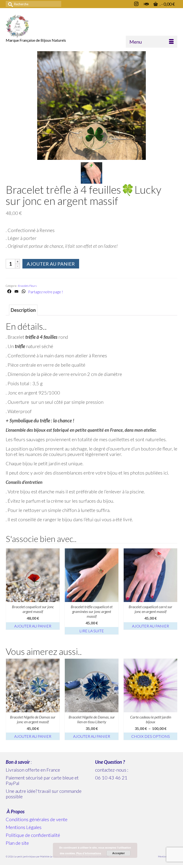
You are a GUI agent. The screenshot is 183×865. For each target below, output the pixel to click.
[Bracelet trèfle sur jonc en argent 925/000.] (91, 172)
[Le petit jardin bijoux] (91, 26)
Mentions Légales (23, 827)
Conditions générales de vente (36, 819)
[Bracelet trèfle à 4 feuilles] (91, 105)
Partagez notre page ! (45, 291)
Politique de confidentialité (33, 835)
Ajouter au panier (51, 264)
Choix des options (150, 736)
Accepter (118, 853)
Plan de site (17, 843)
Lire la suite (91, 630)
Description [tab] (23, 310)
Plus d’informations (88, 853)
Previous (10, 591)
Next (173, 591)
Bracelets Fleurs (27, 285)
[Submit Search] (9, 4)
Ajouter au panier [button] (32, 626)
